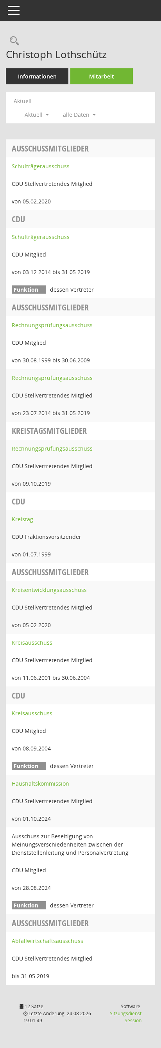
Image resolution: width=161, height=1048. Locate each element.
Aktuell (23, 101)
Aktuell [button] (34, 114)
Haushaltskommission (40, 783)
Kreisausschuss (32, 642)
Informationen (37, 76)
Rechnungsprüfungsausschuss (52, 325)
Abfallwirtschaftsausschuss (47, 941)
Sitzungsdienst (125, 1017)
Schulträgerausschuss (41, 166)
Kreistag (22, 519)
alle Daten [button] (77, 114)
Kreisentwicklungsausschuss (49, 590)
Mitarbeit (101, 76)
